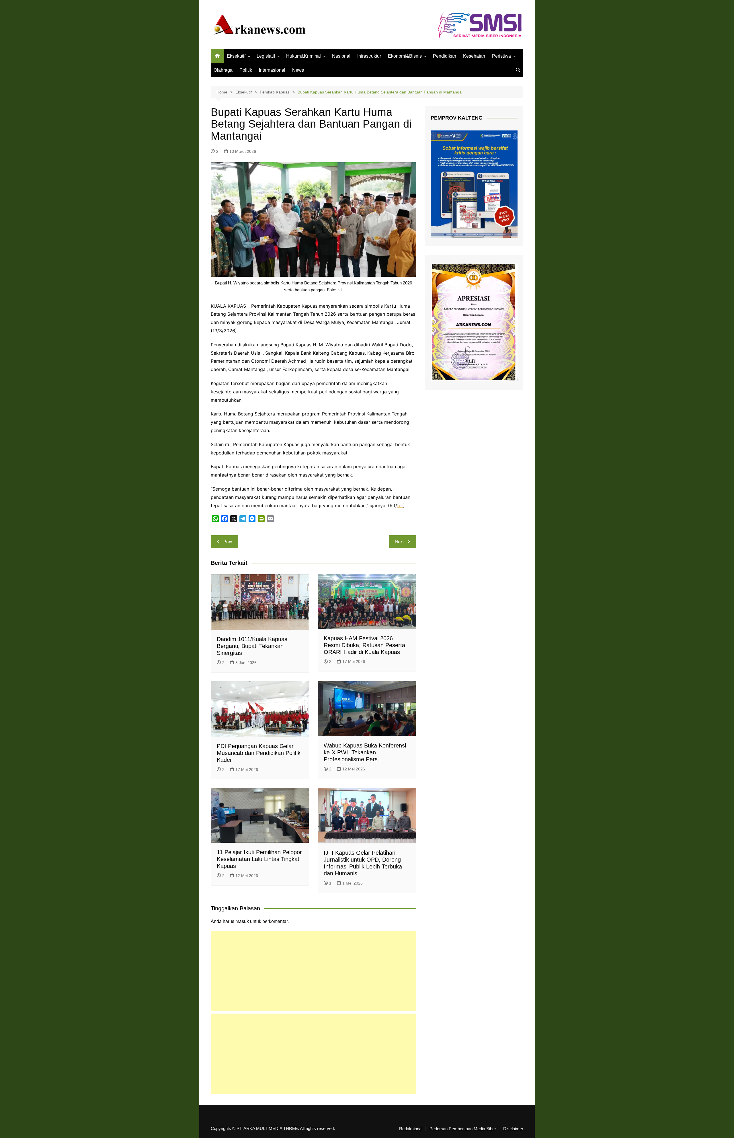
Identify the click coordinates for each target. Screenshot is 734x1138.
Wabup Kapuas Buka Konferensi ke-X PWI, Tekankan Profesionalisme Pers (365, 752)
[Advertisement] (313, 971)
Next (399, 541)
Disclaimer (513, 1129)
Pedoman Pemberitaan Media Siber (463, 1129)
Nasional (341, 56)
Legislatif (266, 56)
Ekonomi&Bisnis (405, 56)
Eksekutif (236, 56)
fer (400, 505)
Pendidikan (444, 56)
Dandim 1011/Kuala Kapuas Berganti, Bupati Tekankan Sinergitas (252, 646)
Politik (245, 70)
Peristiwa (501, 56)
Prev (227, 541)
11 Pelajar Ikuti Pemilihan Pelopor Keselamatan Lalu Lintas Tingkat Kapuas (259, 859)
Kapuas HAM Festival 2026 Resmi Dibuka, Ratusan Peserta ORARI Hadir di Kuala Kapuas (364, 645)
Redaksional (410, 1129)
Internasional (272, 70)
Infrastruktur (369, 56)
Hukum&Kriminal (303, 56)
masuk (242, 921)
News (298, 70)
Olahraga (223, 70)
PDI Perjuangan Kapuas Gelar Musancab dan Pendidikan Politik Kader (258, 753)
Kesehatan (474, 56)
